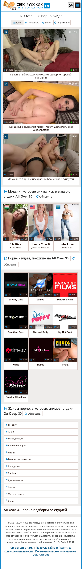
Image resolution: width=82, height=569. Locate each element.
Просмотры (33, 23)
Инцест (12, 424)
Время (47, 23)
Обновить (45, 196)
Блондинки (13, 466)
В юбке (11, 473)
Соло (10, 500)
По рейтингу (63, 23)
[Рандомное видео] (71, 5)
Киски (10, 452)
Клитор (11, 487)
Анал (11, 431)
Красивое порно (17, 445)
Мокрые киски (15, 493)
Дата (18, 23)
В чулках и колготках (19, 459)
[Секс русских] (26, 6)
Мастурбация (15, 438)
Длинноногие (14, 480)
